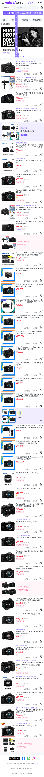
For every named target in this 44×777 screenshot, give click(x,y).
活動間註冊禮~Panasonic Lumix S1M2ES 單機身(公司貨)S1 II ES (29, 442)
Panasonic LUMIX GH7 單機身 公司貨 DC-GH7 (29, 111)
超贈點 (39, 13)
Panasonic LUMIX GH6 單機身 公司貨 (28, 537)
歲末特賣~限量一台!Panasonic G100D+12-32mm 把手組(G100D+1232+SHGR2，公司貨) (29, 301)
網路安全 (15, 774)
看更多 (16, 55)
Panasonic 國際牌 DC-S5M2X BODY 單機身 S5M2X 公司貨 (29, 648)
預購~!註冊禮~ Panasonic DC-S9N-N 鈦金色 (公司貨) (29, 269)
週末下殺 (16, 43)
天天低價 (16, 30)
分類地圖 (29, 774)
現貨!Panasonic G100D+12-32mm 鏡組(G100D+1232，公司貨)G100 (29, 316)
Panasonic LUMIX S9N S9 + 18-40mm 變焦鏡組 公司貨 (29, 222)
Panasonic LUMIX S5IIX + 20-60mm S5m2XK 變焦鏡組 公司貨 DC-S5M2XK (29, 599)
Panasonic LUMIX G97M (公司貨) (27, 679)
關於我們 (21, 768)
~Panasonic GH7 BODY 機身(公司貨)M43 (29, 364)
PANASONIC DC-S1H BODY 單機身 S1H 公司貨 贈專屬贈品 (29, 632)
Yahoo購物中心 (14, 2)
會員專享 (16, 47)
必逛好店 (16, 39)
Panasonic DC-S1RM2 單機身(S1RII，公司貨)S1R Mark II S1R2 (29, 332)
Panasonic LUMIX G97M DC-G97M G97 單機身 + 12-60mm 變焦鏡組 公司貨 (29, 664)
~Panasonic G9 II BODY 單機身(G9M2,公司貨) (29, 379)
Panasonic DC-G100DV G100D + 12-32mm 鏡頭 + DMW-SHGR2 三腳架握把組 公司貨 (29, 80)
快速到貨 (16, 26)
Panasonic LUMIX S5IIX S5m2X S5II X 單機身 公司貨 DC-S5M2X (29, 568)
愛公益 (16, 51)
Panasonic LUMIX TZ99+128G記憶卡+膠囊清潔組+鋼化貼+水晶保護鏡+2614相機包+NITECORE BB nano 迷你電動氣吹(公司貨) (29, 254)
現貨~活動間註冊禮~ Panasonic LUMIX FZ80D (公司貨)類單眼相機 (29, 395)
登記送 (16, 17)
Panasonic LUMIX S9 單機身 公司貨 (28, 488)
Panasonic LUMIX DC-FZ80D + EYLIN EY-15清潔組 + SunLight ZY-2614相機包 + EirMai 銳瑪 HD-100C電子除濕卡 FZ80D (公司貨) (29, 146)
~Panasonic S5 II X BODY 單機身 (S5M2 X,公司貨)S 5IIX (29, 285)
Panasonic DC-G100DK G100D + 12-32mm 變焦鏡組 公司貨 (29, 64)
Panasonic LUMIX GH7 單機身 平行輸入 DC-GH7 (29, 191)
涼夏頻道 (16, 34)
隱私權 (22, 774)
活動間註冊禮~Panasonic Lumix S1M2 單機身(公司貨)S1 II (29, 458)
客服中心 (13, 768)
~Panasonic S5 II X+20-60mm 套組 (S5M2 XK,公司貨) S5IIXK (29, 348)
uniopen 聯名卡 (25, 13)
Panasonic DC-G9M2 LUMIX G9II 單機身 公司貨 (29, 552)
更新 (36, 763)
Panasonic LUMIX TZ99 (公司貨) (27, 473)
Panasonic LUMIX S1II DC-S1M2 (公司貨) (29, 161)
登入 (31, 3)
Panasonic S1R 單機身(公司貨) (26, 726)
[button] (20, 56)
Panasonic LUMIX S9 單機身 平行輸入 (28, 614)
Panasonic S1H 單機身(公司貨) (26, 522)
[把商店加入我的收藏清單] (41, 421)
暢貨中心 (16, 22)
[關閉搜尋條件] (13, 7)
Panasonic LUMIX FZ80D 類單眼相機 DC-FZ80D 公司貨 (29, 94)
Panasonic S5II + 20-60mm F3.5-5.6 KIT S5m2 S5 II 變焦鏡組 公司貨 (29, 505)
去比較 (24, 135)
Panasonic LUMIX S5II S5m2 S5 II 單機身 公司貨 (29, 693)
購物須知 (29, 768)
